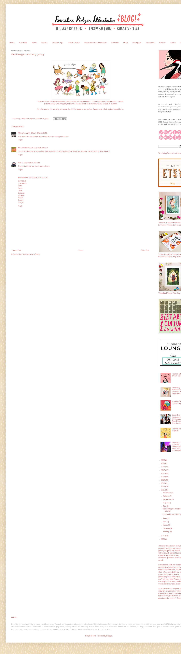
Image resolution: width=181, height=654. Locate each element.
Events (44, 43)
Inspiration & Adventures (95, 43)
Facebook (150, 43)
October (166, 496)
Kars (20, 186)
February (166, 528)
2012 (163, 487)
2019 (163, 463)
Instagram (136, 43)
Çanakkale (22, 184)
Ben (19, 163)
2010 (163, 536)
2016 (163, 473)
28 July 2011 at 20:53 (39, 133)
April (165, 522)
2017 (163, 470)
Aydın (20, 188)
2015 (163, 477)
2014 (163, 480)
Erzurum (21, 193)
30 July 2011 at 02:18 (39, 148)
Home (12, 43)
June (165, 518)
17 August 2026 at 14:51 (38, 178)
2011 (163, 490)
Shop (125, 43)
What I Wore (74, 43)
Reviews (115, 43)
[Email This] (54, 118)
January (166, 532)
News (34, 43)
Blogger (109, 636)
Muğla (20, 198)
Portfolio (23, 43)
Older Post (145, 250)
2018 (163, 467)
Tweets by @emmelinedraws (169, 153)
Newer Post (16, 250)
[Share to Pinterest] (65, 118)
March (165, 525)
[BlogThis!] (57, 118)
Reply (20, 140)
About (173, 43)
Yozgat (20, 202)
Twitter (162, 43)
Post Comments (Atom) (30, 254)
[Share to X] (60, 118)
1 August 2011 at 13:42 (31, 163)
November (167, 493)
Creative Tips (57, 43)
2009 (163, 539)
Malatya (21, 195)
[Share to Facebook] (62, 118)
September (167, 499)
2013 (163, 483)
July (164, 506)
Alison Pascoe (24, 148)
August (166, 503)
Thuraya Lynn (24, 133)
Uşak (20, 191)
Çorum (20, 200)
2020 (163, 460)
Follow (13, 617)
